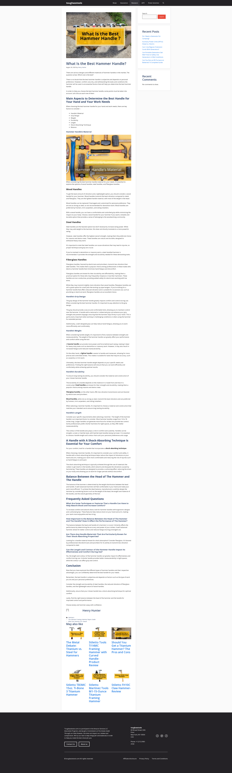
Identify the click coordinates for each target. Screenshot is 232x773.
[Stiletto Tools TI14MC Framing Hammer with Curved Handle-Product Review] (99, 638)
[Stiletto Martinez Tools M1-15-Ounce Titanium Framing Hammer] (99, 680)
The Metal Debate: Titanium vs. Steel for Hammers (74, 648)
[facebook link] (166, 736)
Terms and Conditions (160, 759)
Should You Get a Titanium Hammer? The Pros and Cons (121, 647)
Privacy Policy (144, 759)
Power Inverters (153, 3)
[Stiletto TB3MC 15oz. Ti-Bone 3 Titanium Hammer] (76, 680)
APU (143, 3)
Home (115, 3)
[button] (163, 3)
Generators (124, 3)
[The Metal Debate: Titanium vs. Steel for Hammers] (76, 638)
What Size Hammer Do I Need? (77, 621)
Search (144, 13)
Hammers (134, 3)
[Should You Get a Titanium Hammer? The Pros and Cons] (121, 638)
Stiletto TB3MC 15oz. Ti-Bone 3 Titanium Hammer (76, 689)
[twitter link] (161, 736)
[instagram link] (157, 736)
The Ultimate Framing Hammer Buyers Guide (82, 619)
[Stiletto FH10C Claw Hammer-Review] (121, 680)
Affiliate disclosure (130, 759)
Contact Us (70, 744)
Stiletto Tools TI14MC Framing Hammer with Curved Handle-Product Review (98, 653)
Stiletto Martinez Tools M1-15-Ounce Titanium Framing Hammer (98, 693)
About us (84, 744)
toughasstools (74, 2)
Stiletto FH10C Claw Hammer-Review (121, 688)
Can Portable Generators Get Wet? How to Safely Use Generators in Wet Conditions (152, 54)
